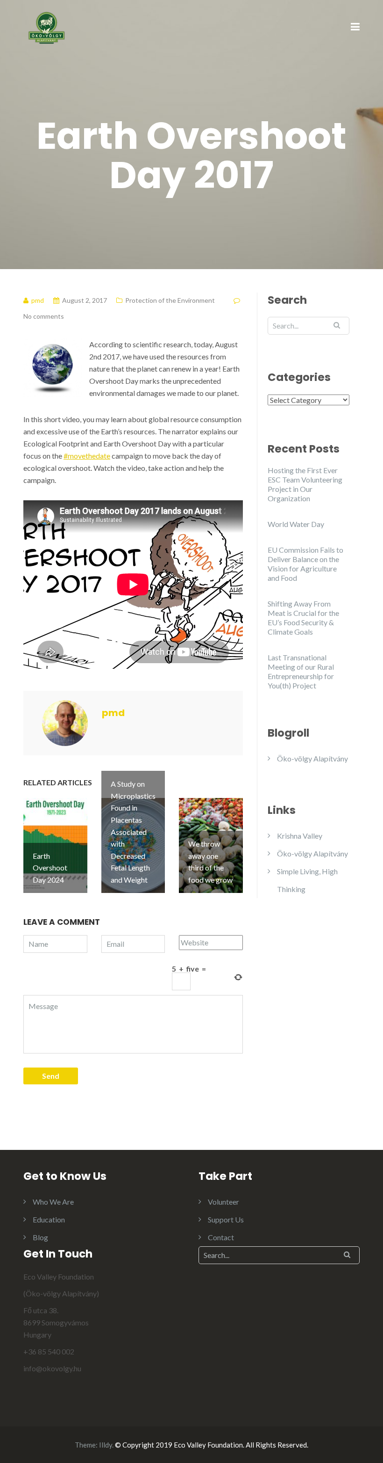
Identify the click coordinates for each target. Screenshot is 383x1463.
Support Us (226, 1219)
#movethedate (87, 455)
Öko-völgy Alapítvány (312, 758)
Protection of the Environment (170, 300)
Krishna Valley (299, 835)
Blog (40, 1237)
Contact (221, 1237)
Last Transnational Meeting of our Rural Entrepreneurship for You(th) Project (301, 671)
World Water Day (296, 523)
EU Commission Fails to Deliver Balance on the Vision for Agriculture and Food (305, 563)
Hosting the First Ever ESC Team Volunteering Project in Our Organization (305, 484)
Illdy (105, 1445)
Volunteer (223, 1201)
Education (49, 1219)
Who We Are (53, 1201)
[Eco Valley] (46, 26)
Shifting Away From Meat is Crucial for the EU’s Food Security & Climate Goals (303, 617)
